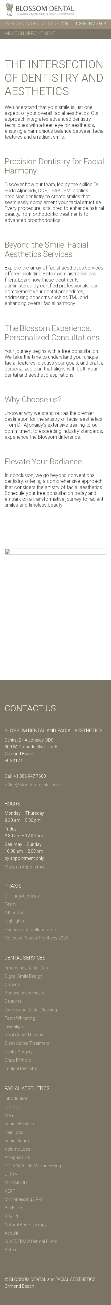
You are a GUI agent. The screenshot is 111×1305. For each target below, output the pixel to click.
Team (10, 904)
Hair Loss (14, 1132)
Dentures (13, 1001)
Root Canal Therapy (24, 1034)
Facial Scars (17, 1140)
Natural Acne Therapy (26, 1224)
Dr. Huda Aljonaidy (22, 895)
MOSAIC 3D (16, 1182)
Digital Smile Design (23, 976)
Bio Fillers (14, 1207)
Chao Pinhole (18, 1060)
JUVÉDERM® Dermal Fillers (31, 1241)
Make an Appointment (30, 33)
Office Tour (15, 912)
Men (9, 1115)
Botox (10, 1249)
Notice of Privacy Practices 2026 (36, 937)
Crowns (12, 984)
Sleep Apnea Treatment (27, 1043)
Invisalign (14, 1026)
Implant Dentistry (21, 1068)
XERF (10, 1191)
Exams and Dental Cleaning (31, 1009)
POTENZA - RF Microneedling (33, 1165)
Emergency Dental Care (27, 967)
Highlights (14, 920)
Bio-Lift (11, 1216)
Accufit (11, 1233)
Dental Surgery (19, 1051)
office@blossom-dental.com (33, 784)
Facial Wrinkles (19, 1123)
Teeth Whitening (20, 1018)
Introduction (16, 1098)
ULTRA (11, 1174)
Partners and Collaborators (31, 929)
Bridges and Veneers (24, 992)
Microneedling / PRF (24, 1199)
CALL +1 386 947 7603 (84, 24)
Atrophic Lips (17, 1157)
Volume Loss (18, 1149)
